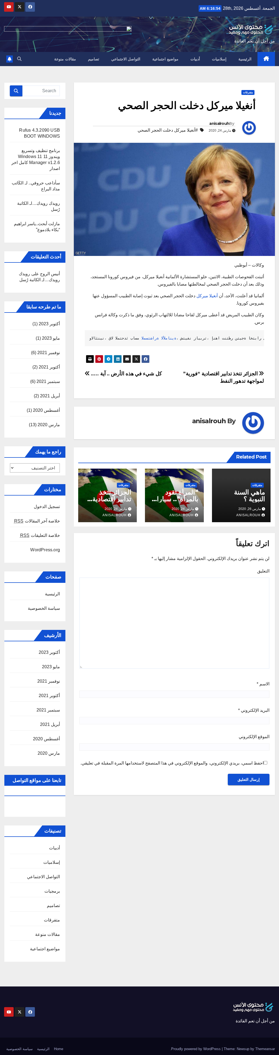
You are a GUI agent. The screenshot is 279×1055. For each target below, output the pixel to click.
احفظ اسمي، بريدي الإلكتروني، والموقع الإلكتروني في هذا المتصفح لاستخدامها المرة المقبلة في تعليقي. (172, 763)
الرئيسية (244, 59)
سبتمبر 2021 (48, 381)
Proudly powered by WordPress (196, 1049)
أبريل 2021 (50, 396)
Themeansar (265, 1049)
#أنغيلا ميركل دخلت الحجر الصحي (168, 130)
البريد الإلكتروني (253, 710)
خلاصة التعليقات (40, 535)
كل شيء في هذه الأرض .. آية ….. (126, 373)
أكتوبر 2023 (49, 323)
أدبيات (195, 59)
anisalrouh (219, 123)
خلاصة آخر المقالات (37, 521)
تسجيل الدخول (47, 506)
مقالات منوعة (65, 59)
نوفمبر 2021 (48, 352)
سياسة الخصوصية (44, 608)
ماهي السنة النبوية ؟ (249, 495)
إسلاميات (219, 59)
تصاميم (93, 59)
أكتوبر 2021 (49, 367)
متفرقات (248, 92)
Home (58, 1049)
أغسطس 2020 (46, 410)
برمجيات (52, 891)
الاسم (263, 684)
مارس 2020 (49, 424)
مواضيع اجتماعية (165, 59)
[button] (19, 59)
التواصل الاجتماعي (126, 59)
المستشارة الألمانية (158, 338)
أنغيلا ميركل (207, 295)
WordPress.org (45, 549)
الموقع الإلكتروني (254, 736)
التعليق (263, 571)
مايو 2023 (51, 338)
